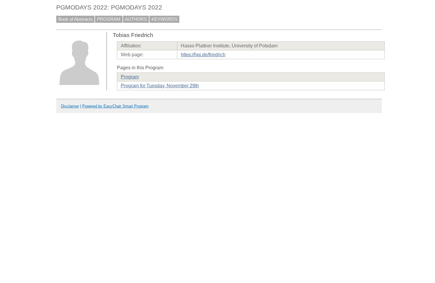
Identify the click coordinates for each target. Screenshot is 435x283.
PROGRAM (108, 19)
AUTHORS (136, 19)
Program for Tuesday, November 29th (160, 85)
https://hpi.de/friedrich (203, 54)
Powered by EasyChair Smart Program (115, 106)
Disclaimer (70, 106)
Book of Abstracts (75, 19)
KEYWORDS (165, 19)
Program (130, 76)
